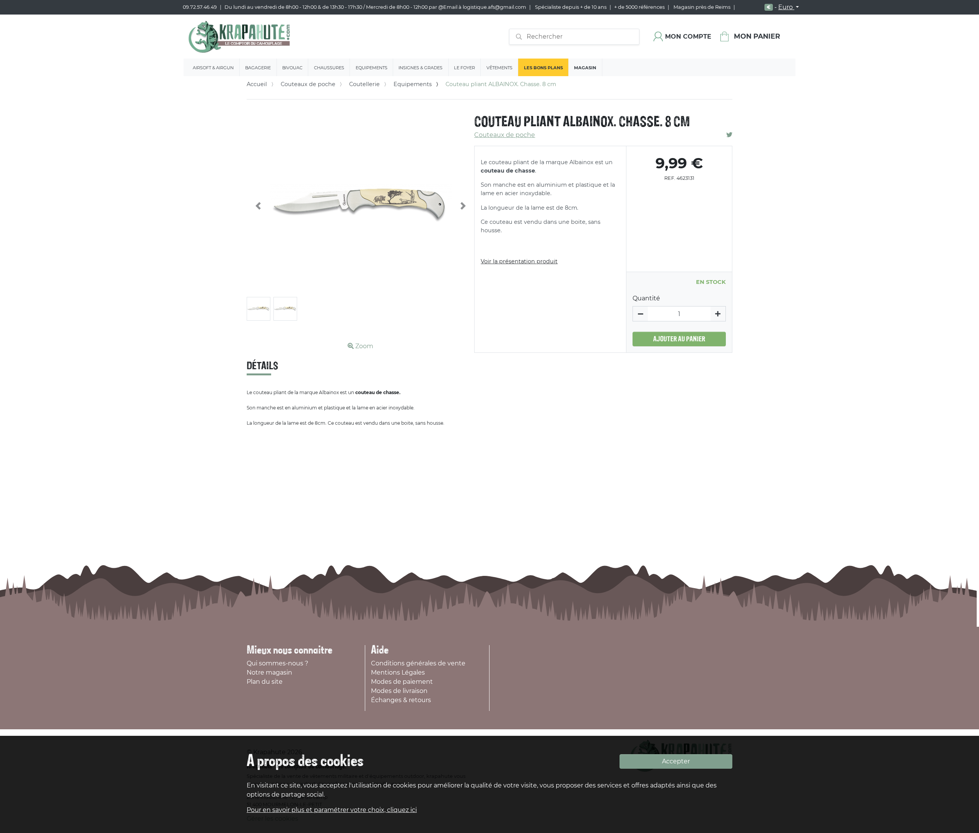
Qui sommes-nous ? (277, 663)
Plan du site (265, 681)
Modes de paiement (402, 681)
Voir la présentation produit (519, 261)
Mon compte (688, 36)
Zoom (363, 346)
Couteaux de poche (308, 84)
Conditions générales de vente (418, 663)
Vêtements (499, 67)
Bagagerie (258, 67)
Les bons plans (543, 67)
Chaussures (329, 67)
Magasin (585, 67)
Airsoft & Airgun (213, 67)
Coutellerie (364, 84)
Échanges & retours (401, 700)
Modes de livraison (399, 690)
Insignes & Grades (420, 67)
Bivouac (292, 67)
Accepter (676, 761)
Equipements (371, 67)
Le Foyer (464, 67)
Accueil (257, 84)
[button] (258, 206)
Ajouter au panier (679, 339)
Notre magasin (269, 672)
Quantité (646, 298)
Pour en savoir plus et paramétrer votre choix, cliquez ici (332, 809)
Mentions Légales (398, 672)
